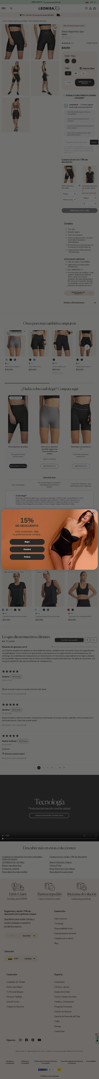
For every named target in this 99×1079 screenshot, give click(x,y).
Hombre (27, 549)
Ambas (27, 557)
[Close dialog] (93, 512)
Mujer (27, 542)
